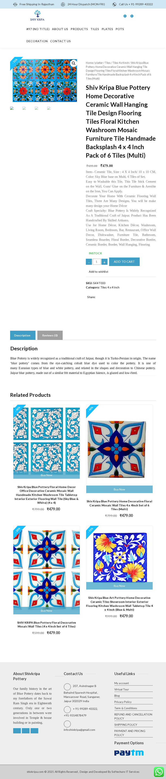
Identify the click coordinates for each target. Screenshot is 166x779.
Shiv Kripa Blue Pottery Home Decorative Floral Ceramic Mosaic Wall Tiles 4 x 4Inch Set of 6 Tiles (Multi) (119, 505)
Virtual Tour (121, 689)
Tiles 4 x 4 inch (121, 62)
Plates (107, 29)
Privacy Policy (123, 702)
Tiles (94, 29)
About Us (60, 29)
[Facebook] (17, 730)
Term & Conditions (125, 708)
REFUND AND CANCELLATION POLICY (133, 716)
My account (121, 683)
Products (79, 29)
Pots (120, 29)
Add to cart (124, 261)
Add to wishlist (98, 271)
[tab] (22, 335)
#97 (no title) (38, 29)
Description (22, 335)
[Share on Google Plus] (101, 302)
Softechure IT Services (125, 771)
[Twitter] (26, 730)
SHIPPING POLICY (125, 724)
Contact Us (60, 41)
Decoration (37, 41)
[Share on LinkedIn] (107, 302)
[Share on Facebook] (88, 302)
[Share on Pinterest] (113, 302)
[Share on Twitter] (95, 302)
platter (99, 62)
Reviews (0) (50, 335)
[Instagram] (34, 730)
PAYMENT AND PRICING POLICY (129, 733)
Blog (117, 695)
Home (89, 62)
